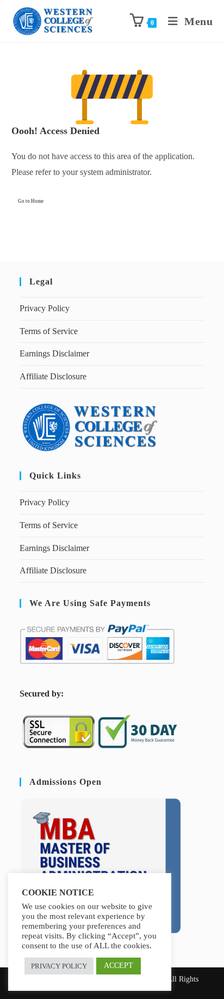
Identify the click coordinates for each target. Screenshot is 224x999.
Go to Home (30, 201)
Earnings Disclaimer (54, 353)
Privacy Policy (45, 308)
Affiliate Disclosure (53, 376)
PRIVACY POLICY (59, 966)
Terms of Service (49, 331)
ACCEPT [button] (118, 965)
